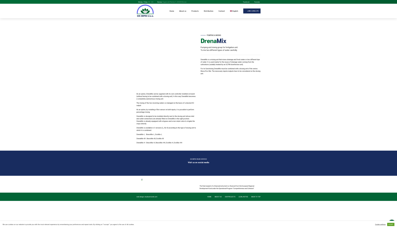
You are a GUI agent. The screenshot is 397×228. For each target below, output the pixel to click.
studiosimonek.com (151, 197)
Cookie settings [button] (380, 224)
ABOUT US (218, 197)
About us (182, 11)
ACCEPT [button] (390, 224)
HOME (209, 197)
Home (172, 11)
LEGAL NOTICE (243, 197)
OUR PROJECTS (230, 197)
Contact (221, 11)
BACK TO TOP (256, 197)
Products (195, 11)
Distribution (208, 11)
